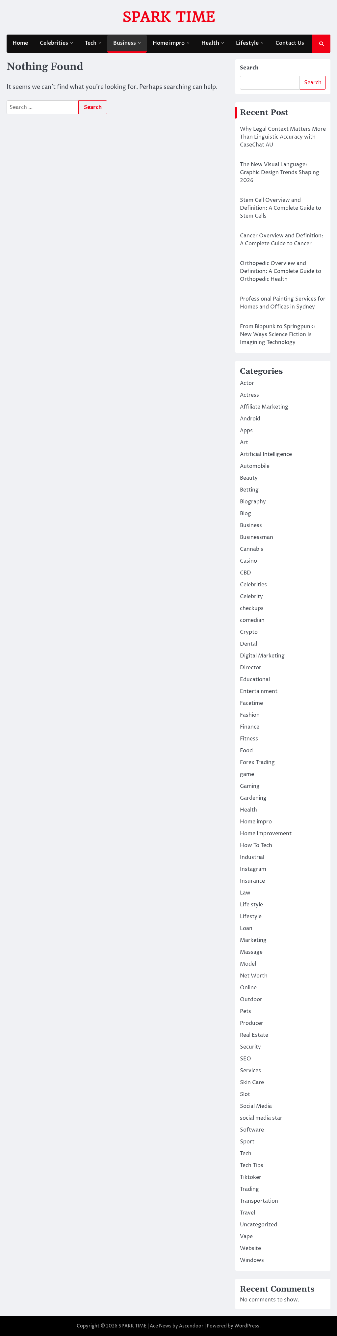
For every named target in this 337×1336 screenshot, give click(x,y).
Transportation (259, 1201)
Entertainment (258, 691)
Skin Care (252, 1082)
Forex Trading (257, 762)
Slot (245, 1094)
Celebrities (54, 43)
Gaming (250, 786)
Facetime (251, 703)
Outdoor (251, 999)
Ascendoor (191, 1326)
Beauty (249, 478)
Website (250, 1248)
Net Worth (254, 975)
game (247, 774)
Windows (252, 1260)
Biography (253, 501)
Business (124, 43)
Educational (255, 679)
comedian (252, 620)
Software (252, 1130)
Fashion (250, 715)
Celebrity (251, 596)
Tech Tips (251, 1165)
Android (250, 418)
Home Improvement (266, 833)
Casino (248, 561)
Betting (249, 490)
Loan (246, 928)
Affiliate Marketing (264, 407)
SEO (245, 1058)
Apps (246, 430)
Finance (249, 727)
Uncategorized (258, 1224)
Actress (249, 395)
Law (245, 892)
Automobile (255, 466)
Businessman (256, 537)
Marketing (253, 940)
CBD (245, 572)
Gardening (253, 798)
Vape (246, 1236)
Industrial (252, 857)
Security (250, 1047)
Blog (245, 513)
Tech (90, 43)
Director (250, 667)
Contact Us (289, 43)
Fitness (249, 738)
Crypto (249, 632)
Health (210, 43)
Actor (247, 383)
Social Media (256, 1106)
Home (20, 43)
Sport (247, 1141)
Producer (251, 1023)
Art (244, 442)
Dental (248, 644)
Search (249, 67)
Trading (249, 1189)
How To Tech (256, 845)
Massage (251, 952)
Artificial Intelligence (266, 454)
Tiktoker (250, 1177)
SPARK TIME (168, 16)
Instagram (253, 869)
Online (248, 987)
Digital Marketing (262, 655)
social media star (261, 1118)
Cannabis (251, 549)
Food (246, 750)
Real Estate (254, 1035)
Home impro (169, 43)
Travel (247, 1212)
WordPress (246, 1326)
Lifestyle (247, 43)
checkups (252, 608)
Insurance (252, 881)
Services (250, 1070)
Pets (245, 1011)
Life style (251, 904)
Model (248, 964)
